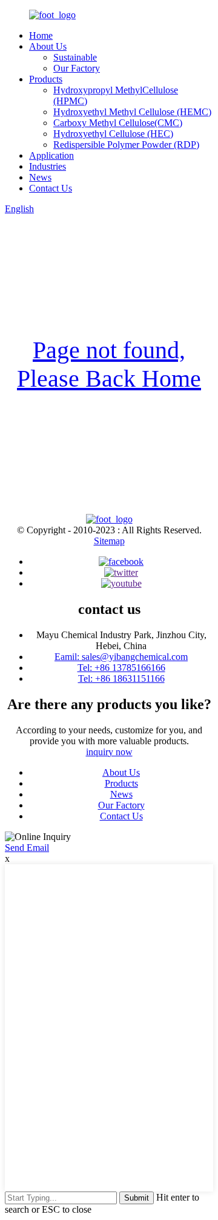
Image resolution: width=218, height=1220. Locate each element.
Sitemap (109, 541)
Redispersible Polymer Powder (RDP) (126, 144)
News (40, 177)
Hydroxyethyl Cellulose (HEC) (113, 133)
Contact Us (50, 188)
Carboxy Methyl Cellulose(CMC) (117, 123)
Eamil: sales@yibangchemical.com (121, 657)
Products (45, 79)
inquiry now (109, 752)
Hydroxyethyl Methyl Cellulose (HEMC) (132, 112)
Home (41, 35)
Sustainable (75, 57)
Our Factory (76, 68)
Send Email (27, 847)
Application (51, 155)
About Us (48, 46)
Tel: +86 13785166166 (121, 667)
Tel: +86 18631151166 (121, 678)
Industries (47, 166)
